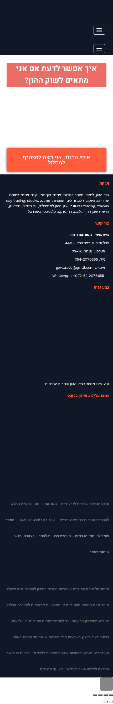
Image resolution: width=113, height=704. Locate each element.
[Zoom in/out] (95, 695)
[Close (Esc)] (111, 695)
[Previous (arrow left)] (111, 701)
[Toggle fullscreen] (100, 695)
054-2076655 (86, 259)
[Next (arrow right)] (106, 701)
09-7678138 (82, 251)
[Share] (106, 695)
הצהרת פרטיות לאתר (55, 536)
